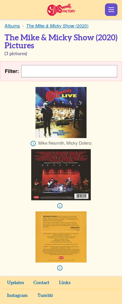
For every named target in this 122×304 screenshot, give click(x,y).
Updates (15, 282)
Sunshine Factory (61, 9)
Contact (41, 282)
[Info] (33, 143)
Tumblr (45, 295)
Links (64, 282)
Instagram (17, 295)
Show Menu (111, 9)
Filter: (12, 71)
